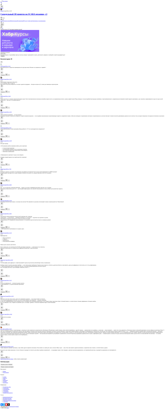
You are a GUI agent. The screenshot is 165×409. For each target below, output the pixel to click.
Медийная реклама (7, 398)
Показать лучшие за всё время (7, 366)
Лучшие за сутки (4, 364)
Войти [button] (2, 8)
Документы (5, 390)
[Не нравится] (2, 73)
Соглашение (6, 391)
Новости (5, 378)
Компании (5, 380)
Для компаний (6, 389)
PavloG (2, 11)
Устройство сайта (7, 387)
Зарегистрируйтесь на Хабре (7, 359)
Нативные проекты (7, 399)
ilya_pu (2, 328)
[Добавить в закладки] (6, 75)
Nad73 (2, 127)
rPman (2, 169)
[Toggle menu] (1, 1)
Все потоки (5, 1)
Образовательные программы (9, 400)
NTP (2, 66)
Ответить (3, 75)
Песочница (5, 382)
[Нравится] (2, 69)
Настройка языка (4, 406)
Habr (7, 407)
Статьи (4, 376)
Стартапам (5, 401)
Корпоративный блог (8, 397)
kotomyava (3, 260)
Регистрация (6, 372)
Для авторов (6, 388)
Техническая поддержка (13, 406)
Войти (4, 371)
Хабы (4, 379)
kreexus (2, 200)
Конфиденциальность (8, 392)
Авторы (5, 381)
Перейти (2, 56)
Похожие (10, 364)
